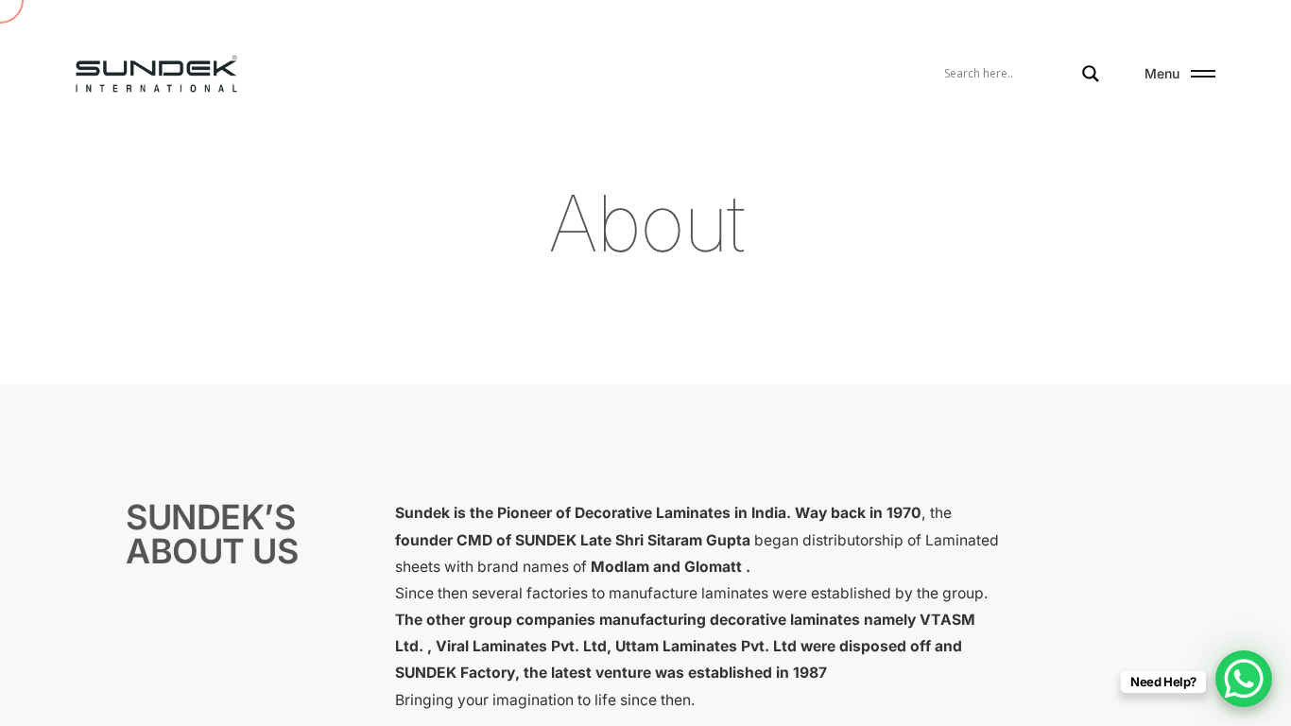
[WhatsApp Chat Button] (1243, 678)
